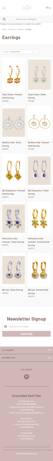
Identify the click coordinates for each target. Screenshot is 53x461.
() (49, 8)
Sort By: (6, 52)
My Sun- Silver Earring (12, 290)
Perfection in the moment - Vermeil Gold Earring (38, 242)
